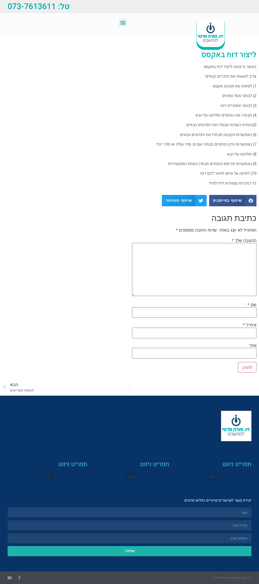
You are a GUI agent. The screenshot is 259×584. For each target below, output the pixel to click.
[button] (123, 22)
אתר (252, 345)
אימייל (249, 325)
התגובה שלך (243, 240)
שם (251, 305)
